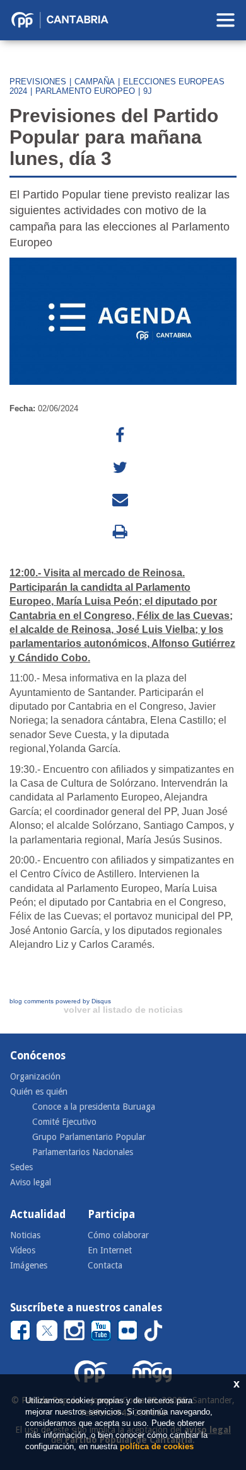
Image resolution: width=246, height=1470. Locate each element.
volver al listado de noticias (123, 1010)
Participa (111, 1214)
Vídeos (22, 1250)
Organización (35, 1076)
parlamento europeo (85, 91)
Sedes (21, 1167)
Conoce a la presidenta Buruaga (93, 1107)
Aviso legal (30, 1182)
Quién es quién (38, 1091)
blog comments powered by (60, 1001)
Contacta (105, 1265)
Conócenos (38, 1055)
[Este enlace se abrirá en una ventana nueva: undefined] (119, 435)
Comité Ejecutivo (64, 1122)
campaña (94, 81)
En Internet (110, 1250)
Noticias (25, 1235)
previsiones (37, 81)
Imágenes (28, 1265)
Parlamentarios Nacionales (82, 1152)
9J (147, 91)
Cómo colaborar (118, 1235)
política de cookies (157, 1446)
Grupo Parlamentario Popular (89, 1137)
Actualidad (38, 1214)
